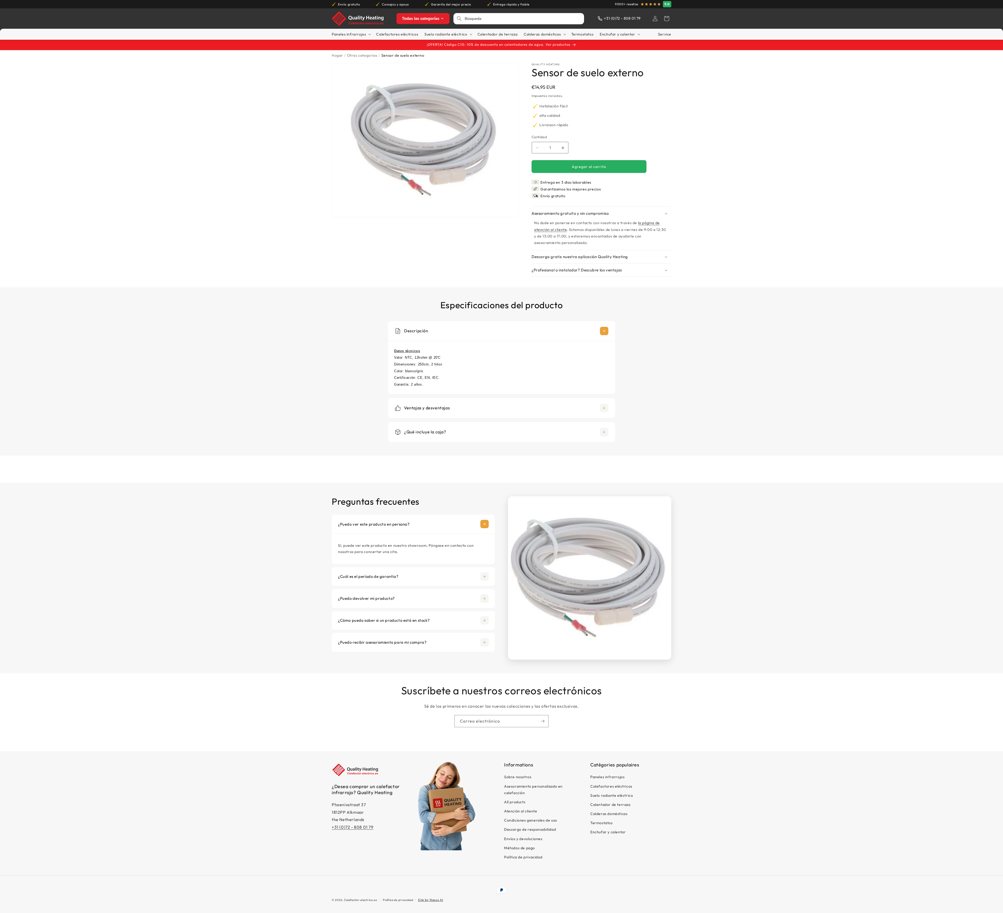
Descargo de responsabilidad (530, 829)
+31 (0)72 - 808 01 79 (353, 827)
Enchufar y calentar (608, 832)
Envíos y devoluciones (523, 838)
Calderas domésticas (608, 813)
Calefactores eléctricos (611, 786)
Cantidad (539, 137)
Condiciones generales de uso (530, 820)
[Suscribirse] (542, 721)
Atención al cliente (520, 811)
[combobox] (523, 18)
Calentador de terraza (610, 804)
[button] (666, 18)
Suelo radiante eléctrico (611, 795)
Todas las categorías (420, 18)
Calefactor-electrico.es (360, 900)
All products (514, 802)
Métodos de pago (519, 848)
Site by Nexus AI (430, 900)
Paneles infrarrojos (607, 777)
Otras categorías (362, 55)
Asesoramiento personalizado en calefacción (533, 789)
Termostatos (601, 823)
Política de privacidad (523, 857)
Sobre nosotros (517, 777)
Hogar (337, 55)
